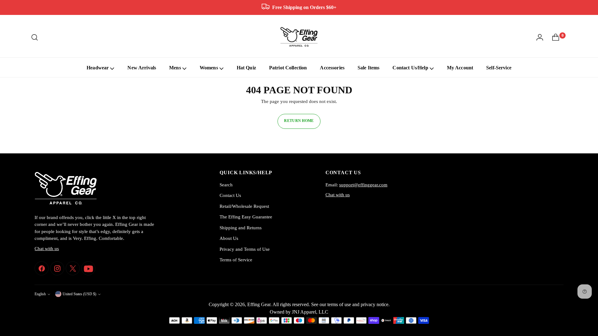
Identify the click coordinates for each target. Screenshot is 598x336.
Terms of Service (236, 259)
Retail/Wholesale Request (244, 206)
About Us (229, 238)
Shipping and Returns (241, 227)
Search (226, 184)
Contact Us (230, 195)
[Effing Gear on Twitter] (73, 268)
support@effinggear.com (363, 184)
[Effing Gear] (299, 37)
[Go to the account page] (540, 37)
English (40, 294)
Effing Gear (258, 304)
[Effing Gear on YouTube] (88, 268)
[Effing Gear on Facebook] (42, 268)
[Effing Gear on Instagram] (57, 268)
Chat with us (47, 248)
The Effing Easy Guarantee (246, 216)
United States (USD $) (79, 294)
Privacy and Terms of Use (245, 249)
